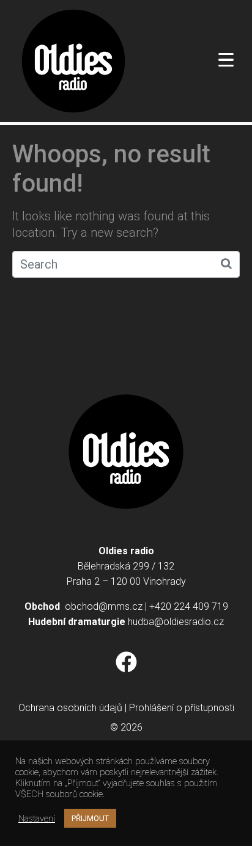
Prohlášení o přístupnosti (181, 708)
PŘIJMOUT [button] (90, 818)
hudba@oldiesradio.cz (176, 621)
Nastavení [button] (36, 818)
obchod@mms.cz (104, 606)
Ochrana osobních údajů (70, 708)
